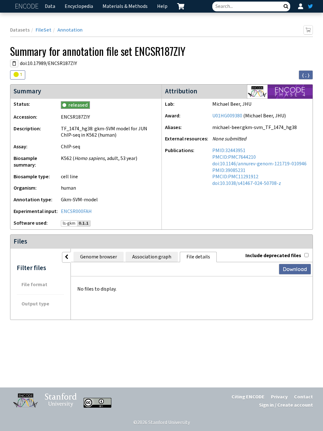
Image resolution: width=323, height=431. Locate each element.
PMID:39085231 (228, 170)
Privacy (279, 397)
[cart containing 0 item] (180, 6)
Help (162, 6)
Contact (303, 397)
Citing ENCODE (248, 397)
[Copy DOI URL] (14, 63)
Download (295, 269)
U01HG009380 (227, 116)
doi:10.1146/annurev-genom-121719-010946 (259, 164)
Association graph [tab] (151, 257)
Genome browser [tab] (98, 257)
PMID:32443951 (228, 150)
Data (50, 6)
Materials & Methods (125, 6)
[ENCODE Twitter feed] (310, 6)
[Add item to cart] (308, 30)
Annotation (70, 30)
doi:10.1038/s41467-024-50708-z (246, 183)
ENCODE (27, 6)
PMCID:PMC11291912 (235, 177)
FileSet (43, 30)
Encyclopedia (79, 6)
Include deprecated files (273, 255)
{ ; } (305, 75)
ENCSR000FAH (76, 211)
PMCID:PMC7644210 (234, 157)
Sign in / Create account (286, 405)
